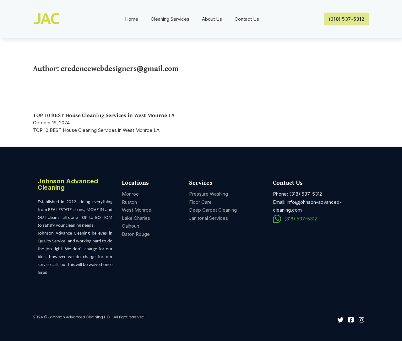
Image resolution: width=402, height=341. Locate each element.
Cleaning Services (170, 19)
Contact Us (247, 19)
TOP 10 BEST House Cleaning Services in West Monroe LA (104, 115)
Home (131, 19)
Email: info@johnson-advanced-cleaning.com (307, 206)
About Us (212, 19)
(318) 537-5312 (346, 19)
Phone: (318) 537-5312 (297, 194)
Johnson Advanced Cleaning (68, 184)
